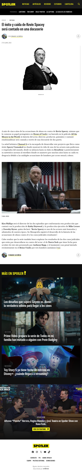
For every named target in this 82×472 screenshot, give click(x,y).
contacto (33, 458)
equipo (29, 461)
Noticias (12, 20)
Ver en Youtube (39, 429)
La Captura (50, 12)
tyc (39, 458)
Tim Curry (30, 12)
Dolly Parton (40, 12)
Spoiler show (41, 417)
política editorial (39, 461)
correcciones (50, 461)
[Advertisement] (41, 111)
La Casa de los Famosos (64, 12)
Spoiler (4, 20)
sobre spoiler (47, 458)
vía (58, 248)
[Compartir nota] (78, 36)
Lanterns (22, 12)
